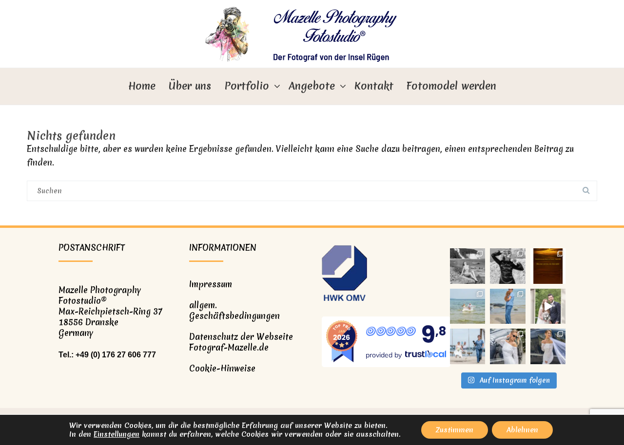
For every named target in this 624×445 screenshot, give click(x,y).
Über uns (190, 86)
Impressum (210, 284)
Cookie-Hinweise (222, 368)
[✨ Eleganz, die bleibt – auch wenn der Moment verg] (508, 346)
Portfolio (246, 86)
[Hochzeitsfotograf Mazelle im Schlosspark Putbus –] (548, 306)
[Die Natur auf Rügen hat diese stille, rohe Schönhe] (468, 266)
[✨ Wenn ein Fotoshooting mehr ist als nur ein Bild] (548, 346)
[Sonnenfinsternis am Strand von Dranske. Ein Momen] (548, 266)
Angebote (312, 86)
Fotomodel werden (451, 86)
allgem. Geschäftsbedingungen (234, 310)
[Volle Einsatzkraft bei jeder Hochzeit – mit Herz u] (468, 346)
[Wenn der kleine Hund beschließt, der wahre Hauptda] (508, 306)
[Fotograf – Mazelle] (312, 34)
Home (142, 86)
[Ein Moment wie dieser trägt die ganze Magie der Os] (468, 306)
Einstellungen (116, 434)
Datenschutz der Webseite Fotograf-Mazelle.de (241, 342)
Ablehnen (522, 430)
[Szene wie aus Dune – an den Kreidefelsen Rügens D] (508, 266)
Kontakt (373, 86)
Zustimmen (454, 430)
